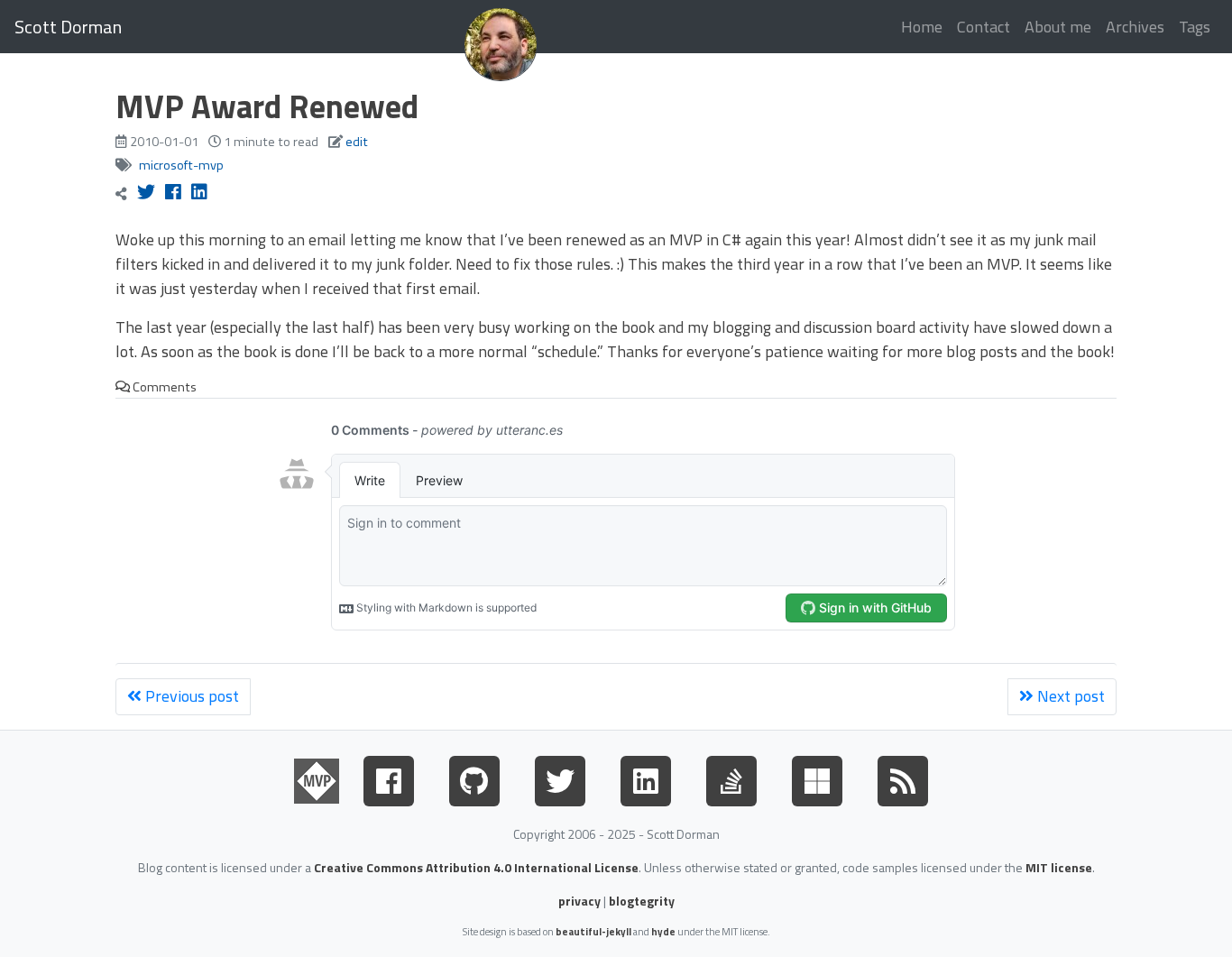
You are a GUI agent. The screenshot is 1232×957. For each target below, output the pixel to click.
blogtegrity (642, 900)
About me (1058, 26)
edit (356, 142)
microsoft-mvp (181, 165)
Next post (1069, 696)
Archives (1135, 26)
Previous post (190, 696)
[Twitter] (560, 777)
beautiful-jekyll (593, 931)
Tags (1194, 26)
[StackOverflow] (731, 777)
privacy (579, 900)
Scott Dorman (68, 27)
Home (921, 26)
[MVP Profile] (316, 777)
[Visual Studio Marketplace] (817, 777)
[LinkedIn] (646, 777)
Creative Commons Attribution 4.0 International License (476, 867)
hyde (663, 931)
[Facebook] (389, 777)
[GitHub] (474, 777)
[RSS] (903, 777)
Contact (983, 26)
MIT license (1058, 867)
